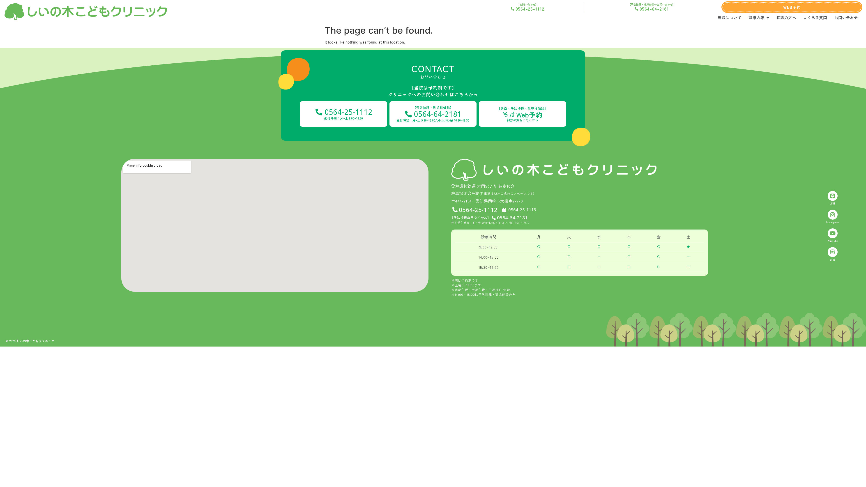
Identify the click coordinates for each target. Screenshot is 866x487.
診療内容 (756, 17)
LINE (832, 203)
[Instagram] (833, 215)
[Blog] (833, 252)
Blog (832, 259)
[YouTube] (833, 233)
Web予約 (529, 114)
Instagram (832, 222)
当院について (729, 17)
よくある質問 (815, 17)
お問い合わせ (846, 17)
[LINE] (833, 196)
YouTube (832, 241)
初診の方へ (786, 17)
